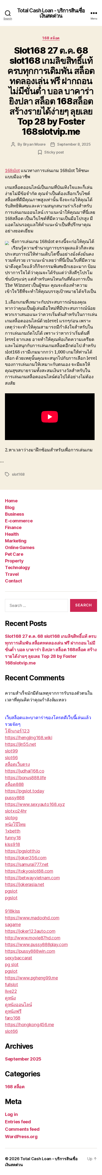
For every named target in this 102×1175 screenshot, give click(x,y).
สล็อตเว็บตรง (17, 764)
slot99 (11, 751)
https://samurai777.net (27, 864)
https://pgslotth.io (22, 851)
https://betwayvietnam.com (32, 877)
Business (14, 514)
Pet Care (14, 554)
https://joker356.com (26, 857)
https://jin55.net (20, 744)
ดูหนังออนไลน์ (18, 1004)
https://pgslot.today (24, 791)
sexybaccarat (18, 957)
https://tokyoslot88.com (29, 871)
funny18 (13, 837)
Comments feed (22, 1129)
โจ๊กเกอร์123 (17, 730)
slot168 (18, 474)
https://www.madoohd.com (32, 917)
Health (12, 534)
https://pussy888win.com (30, 951)
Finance (13, 527)
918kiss (12, 911)
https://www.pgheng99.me (31, 977)
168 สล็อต (50, 38)
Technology (17, 567)
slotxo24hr (15, 811)
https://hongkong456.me (29, 1024)
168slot (12, 171)
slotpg (11, 817)
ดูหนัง (10, 997)
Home (11, 500)
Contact (13, 580)
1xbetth (12, 831)
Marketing (15, 540)
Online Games (19, 547)
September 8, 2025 (74, 144)
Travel (12, 574)
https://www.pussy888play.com (36, 944)
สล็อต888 (14, 784)
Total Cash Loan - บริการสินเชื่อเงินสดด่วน (51, 13)
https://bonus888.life (25, 777)
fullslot (11, 984)
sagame (13, 924)
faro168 (12, 1017)
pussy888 (15, 797)
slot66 (11, 757)
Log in (11, 1114)
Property (14, 560)
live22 (11, 991)
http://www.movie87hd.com (32, 937)
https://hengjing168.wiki (28, 737)
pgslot (11, 891)
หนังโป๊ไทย (15, 824)
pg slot (12, 964)
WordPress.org (21, 1136)
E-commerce (18, 520)
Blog (9, 507)
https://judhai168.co (24, 771)
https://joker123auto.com (30, 931)
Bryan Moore (34, 144)
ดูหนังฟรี (13, 1011)
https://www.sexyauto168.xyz (35, 804)
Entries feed (18, 1121)
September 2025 (23, 1059)
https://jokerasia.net (24, 884)
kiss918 (12, 844)
